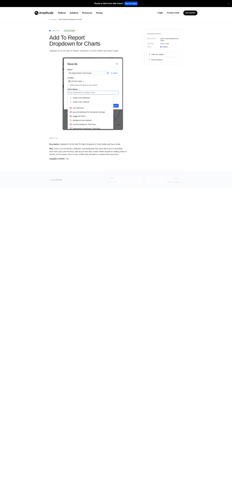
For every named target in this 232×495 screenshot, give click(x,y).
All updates (57, 180)
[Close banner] (228, 3)
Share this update (157, 54)
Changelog (53, 19)
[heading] (108, 3)
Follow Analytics (157, 60)
